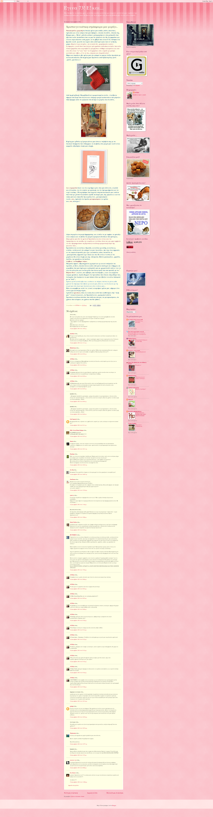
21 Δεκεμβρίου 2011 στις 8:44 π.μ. (78, 401)
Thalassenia (73, 733)
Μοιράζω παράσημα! (140, 389)
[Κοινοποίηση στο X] (96, 305)
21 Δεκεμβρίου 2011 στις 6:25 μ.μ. (78, 530)
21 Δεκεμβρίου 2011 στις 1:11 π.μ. (78, 343)
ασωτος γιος (73, 760)
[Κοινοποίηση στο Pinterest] (100, 305)
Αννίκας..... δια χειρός (134, 350)
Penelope (72, 454)
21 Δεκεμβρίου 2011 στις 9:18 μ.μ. (78, 687)
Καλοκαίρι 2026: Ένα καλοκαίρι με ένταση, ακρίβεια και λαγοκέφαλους (137, 333)
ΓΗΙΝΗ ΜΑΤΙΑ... (132, 376)
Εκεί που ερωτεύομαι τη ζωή (136, 331)
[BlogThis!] (95, 305)
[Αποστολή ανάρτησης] (90, 305)
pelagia (72, 706)
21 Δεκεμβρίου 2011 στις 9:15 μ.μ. (78, 661)
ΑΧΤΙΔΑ (72, 359)
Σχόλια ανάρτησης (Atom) (77, 796)
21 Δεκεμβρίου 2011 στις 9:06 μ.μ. (78, 579)
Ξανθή (71, 470)
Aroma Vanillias (132, 423)
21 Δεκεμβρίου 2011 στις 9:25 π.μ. (78, 436)
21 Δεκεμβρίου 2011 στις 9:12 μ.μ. (78, 639)
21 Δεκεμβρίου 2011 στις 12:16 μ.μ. (78, 490)
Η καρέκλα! (138, 365)
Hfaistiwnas (73, 348)
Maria (71, 441)
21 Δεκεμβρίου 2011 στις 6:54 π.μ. (78, 354)
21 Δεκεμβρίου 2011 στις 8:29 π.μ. (78, 389)
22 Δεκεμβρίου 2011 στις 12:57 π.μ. (78, 744)
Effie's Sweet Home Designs (76, 430)
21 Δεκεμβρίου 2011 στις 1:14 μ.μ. (78, 504)
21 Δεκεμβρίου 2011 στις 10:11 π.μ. (78, 449)
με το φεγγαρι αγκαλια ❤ (135, 319)
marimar (72, 333)
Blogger (114, 805)
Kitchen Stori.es (132, 338)
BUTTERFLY (73, 535)
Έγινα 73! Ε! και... (84, 7)
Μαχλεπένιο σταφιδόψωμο (138, 425)
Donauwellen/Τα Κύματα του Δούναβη (141, 340)
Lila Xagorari (73, 419)
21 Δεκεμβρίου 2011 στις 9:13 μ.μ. (78, 650)
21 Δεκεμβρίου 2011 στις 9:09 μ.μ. (78, 609)
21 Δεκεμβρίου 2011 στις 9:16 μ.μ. (78, 672)
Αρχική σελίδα (92, 793)
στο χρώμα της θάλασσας (139, 321)
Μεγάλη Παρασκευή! (140, 352)
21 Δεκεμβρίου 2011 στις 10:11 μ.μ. (78, 701)
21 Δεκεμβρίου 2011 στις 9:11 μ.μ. (78, 630)
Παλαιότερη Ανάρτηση (115, 793)
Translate (138, 85)
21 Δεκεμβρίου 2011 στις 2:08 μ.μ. (78, 517)
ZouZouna (72, 479)
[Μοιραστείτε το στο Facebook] (98, 305)
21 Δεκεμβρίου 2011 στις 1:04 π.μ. (78, 328)
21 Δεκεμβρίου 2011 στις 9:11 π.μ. (78, 425)
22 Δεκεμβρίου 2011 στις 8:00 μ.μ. (78, 768)
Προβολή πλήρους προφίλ (139, 95)
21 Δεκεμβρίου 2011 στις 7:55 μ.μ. (78, 570)
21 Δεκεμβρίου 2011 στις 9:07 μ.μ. (78, 589)
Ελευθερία (73, 773)
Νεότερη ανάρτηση (71, 793)
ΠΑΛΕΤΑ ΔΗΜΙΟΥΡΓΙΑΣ (135, 411)
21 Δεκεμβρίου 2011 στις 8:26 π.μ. (78, 365)
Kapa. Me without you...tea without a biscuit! (137, 363)
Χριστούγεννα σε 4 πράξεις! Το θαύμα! (140, 377)
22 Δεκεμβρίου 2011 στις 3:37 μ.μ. (78, 755)
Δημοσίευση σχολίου (73, 785)
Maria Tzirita (73, 522)
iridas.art (130, 399)
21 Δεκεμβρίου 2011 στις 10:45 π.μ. (78, 474)
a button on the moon (133, 388)
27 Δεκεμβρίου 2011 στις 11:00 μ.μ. (78, 782)
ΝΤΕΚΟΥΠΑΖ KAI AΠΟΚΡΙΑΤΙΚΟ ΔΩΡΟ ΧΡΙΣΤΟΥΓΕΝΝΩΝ (140, 414)
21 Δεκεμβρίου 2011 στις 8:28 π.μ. (78, 376)
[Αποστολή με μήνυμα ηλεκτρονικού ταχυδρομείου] (93, 305)
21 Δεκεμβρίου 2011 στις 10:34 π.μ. (78, 465)
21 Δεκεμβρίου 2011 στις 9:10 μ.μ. (78, 620)
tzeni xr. (72, 495)
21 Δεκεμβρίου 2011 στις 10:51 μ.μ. (78, 728)
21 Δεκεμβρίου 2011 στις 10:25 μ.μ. (78, 717)
